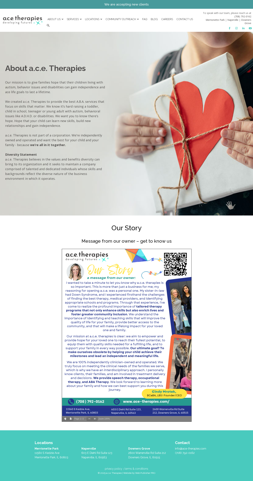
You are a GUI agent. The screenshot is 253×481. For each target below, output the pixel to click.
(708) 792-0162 (242, 16)
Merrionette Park (215, 19)
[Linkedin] (243, 28)
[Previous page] (65, 419)
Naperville (232, 19)
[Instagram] (236, 28)
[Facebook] (229, 28)
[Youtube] (250, 28)
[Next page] (70, 419)
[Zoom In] (94, 419)
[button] (48, 25)
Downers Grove (246, 21)
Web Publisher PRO (145, 473)
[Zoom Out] (89, 419)
